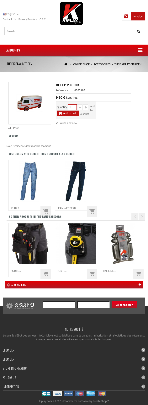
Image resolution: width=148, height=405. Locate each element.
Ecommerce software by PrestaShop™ (86, 401)
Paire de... (109, 270)
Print (16, 128)
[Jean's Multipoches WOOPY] (30, 181)
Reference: (62, 90)
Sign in (77, 22)
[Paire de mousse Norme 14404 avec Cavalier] (122, 244)
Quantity (62, 107)
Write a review (68, 123)
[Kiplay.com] (71, 13)
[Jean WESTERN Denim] (76, 181)
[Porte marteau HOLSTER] (76, 244)
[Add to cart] (45, 211)
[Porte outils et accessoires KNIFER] (30, 244)
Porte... (16, 270)
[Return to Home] (65, 64)
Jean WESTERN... (67, 208)
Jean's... (16, 208)
